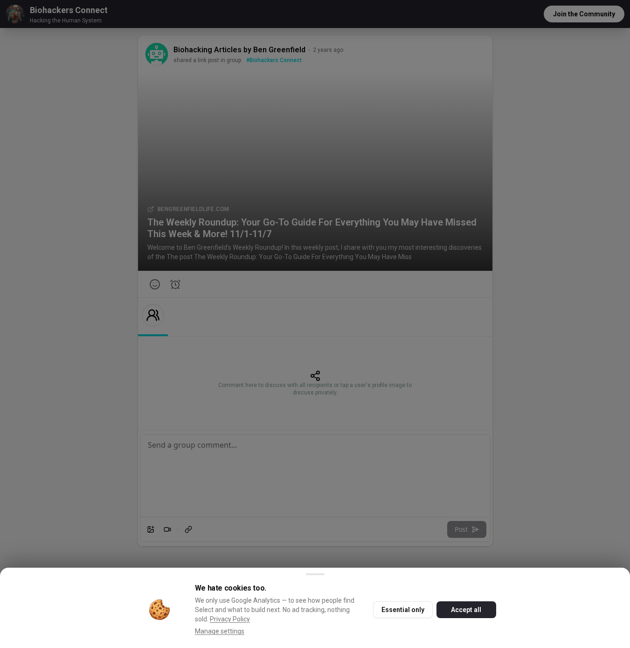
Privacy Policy (230, 619)
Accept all (466, 609)
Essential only (402, 609)
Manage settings (219, 631)
